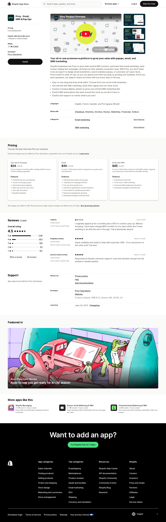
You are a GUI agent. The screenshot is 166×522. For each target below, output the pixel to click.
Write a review (16, 257)
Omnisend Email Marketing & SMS (132, 405)
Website (79, 294)
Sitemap (63, 514)
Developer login (15, 514)
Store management (47, 497)
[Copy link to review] (58, 220)
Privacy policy (81, 276)
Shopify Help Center (108, 468)
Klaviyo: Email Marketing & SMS (80, 405)
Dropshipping (75, 468)
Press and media (136, 483)
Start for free (149, 4)
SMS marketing (82, 127)
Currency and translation (80, 502)
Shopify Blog (105, 487)
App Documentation (84, 283)
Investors (133, 478)
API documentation (108, 473)
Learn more (84, 154)
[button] (31, 409)
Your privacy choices (79, 514)
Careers (133, 473)
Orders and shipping (47, 483)
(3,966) (15, 46)
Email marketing (82, 120)
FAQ (77, 279)
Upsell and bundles (77, 483)
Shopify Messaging (24, 405)
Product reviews (76, 478)
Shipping (73, 497)
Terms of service (33, 514)
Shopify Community (108, 478)
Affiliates (133, 492)
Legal (131, 497)
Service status (135, 502)
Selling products (45, 478)
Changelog (94, 305)
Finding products (46, 473)
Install (25, 61)
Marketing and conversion (50, 492)
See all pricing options (90, 206)
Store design (44, 487)
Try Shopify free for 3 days (83, 444)
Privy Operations (15, 54)
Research (103, 492)
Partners (133, 487)
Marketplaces (75, 473)
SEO (71, 492)
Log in (134, 4)
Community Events (107, 483)
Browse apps (111, 4)
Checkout (79, 112)
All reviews (31, 257)
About (132, 468)
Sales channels (45, 468)
